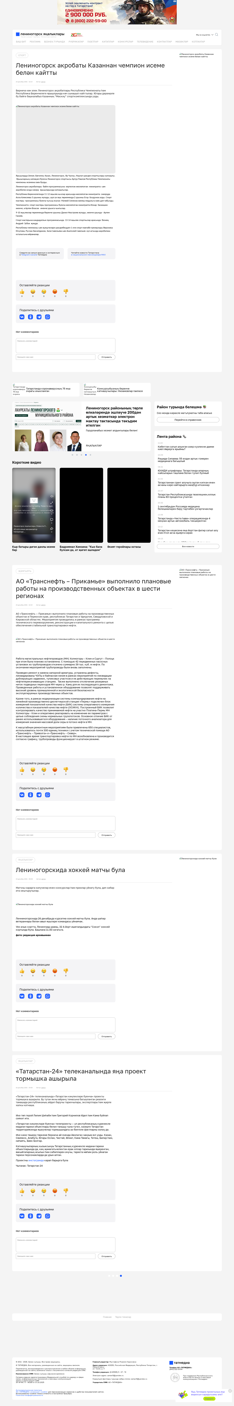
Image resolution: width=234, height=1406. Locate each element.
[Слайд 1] (72, 455)
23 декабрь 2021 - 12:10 (24, 605)
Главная (107, 1317)
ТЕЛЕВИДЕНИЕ (145, 41)
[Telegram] (39, 316)
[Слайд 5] (90, 455)
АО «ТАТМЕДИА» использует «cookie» (32, 1392)
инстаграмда (36, 1160)
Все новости (188, 546)
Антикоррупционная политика (29, 1390)
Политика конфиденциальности (29, 1395)
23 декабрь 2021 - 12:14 (24, 81)
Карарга (209, 1398)
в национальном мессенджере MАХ (88, 254)
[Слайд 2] (77, 455)
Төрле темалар (123, 1317)
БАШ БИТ (21, 41)
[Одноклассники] (30, 316)
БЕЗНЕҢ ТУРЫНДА (54, 41)
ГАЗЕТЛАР (92, 41)
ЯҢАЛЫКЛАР (25, 859)
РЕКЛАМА (35, 41)
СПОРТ (22, 55)
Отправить (107, 357)
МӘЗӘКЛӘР (182, 41)
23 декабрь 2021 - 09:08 (24, 879)
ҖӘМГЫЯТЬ (24, 571)
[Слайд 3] (81, 455)
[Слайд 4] (86, 455)
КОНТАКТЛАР (164, 41)
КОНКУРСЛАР (125, 41)
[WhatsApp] (47, 316)
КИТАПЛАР (108, 41)
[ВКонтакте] (22, 316)
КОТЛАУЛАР (198, 41)
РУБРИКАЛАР (76, 41)
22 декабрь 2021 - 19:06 (24, 1087)
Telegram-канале (29, 254)
